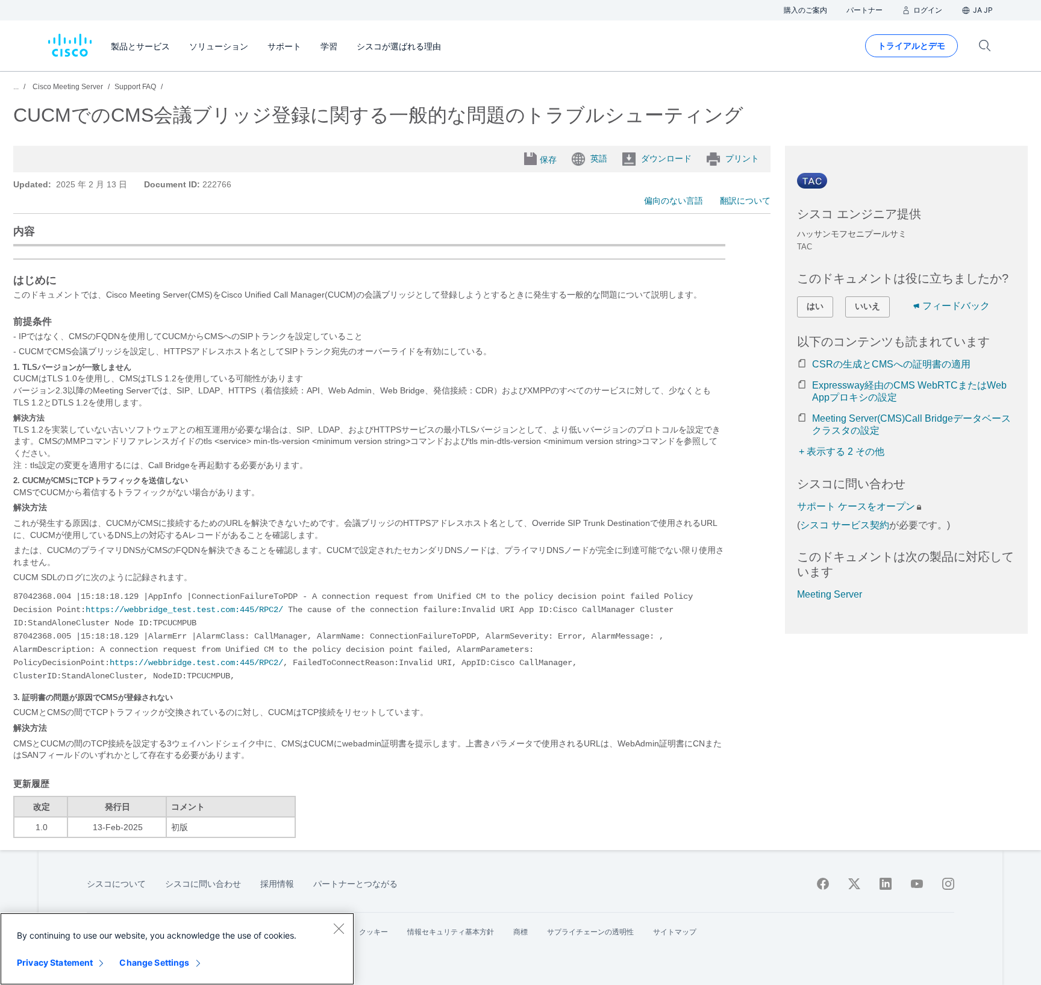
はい (815, 306)
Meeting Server (829, 594)
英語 (598, 158)
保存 (548, 159)
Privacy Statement (55, 962)
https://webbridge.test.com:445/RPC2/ (196, 663)
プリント (742, 158)
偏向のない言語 (673, 200)
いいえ (867, 306)
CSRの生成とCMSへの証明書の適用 (891, 364)
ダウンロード (666, 158)
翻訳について (745, 200)
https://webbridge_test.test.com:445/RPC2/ (184, 609)
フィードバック (956, 306)
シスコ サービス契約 (844, 525)
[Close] (339, 928)
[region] (177, 949)
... (16, 87)
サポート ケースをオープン (856, 506)
